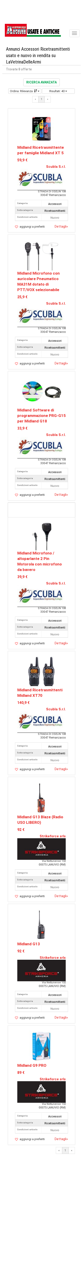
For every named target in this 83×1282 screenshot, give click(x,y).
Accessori (55, 204)
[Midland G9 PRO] (41, 1046)
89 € (20, 1072)
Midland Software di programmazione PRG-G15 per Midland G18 (41, 415)
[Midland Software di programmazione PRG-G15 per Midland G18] (41, 391)
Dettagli (61, 226)
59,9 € (22, 160)
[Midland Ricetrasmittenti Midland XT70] (41, 671)
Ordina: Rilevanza (21, 91)
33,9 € (22, 428)
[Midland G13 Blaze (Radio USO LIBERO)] (41, 798)
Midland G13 (28, 944)
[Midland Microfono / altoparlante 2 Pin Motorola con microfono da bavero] (41, 534)
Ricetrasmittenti (54, 210)
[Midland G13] (41, 925)
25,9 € (22, 297)
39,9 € (22, 577)
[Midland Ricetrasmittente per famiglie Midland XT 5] (41, 129)
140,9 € (23, 702)
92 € (20, 829)
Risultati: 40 (57, 91)
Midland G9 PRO (31, 1065)
